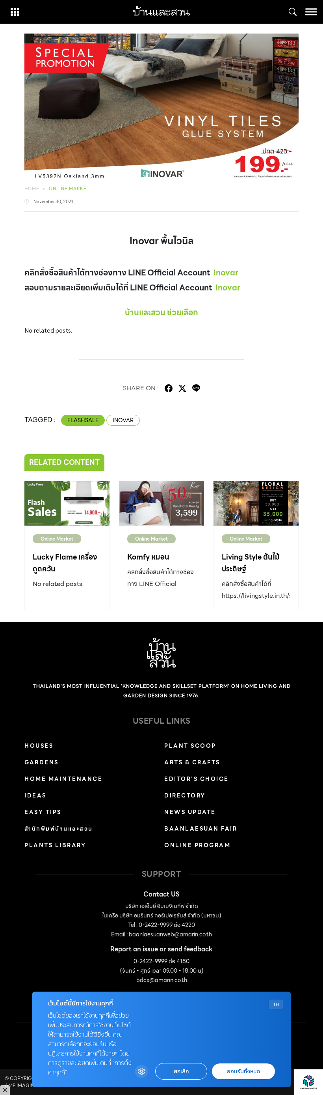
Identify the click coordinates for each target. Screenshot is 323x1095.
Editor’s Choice (196, 779)
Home (31, 188)
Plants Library (55, 845)
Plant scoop (190, 745)
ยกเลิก (181, 1071)
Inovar (225, 272)
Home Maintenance (63, 779)
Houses (38, 745)
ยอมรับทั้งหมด (243, 1071)
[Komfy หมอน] (161, 503)
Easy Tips (42, 812)
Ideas (35, 795)
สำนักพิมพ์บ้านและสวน (58, 828)
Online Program (197, 845)
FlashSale (82, 420)
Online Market (69, 188)
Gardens (41, 762)
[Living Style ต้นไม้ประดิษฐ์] (256, 503)
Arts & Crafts (192, 762)
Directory (185, 795)
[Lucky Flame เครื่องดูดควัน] (67, 503)
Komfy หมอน (148, 557)
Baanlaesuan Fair (200, 828)
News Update (190, 812)
